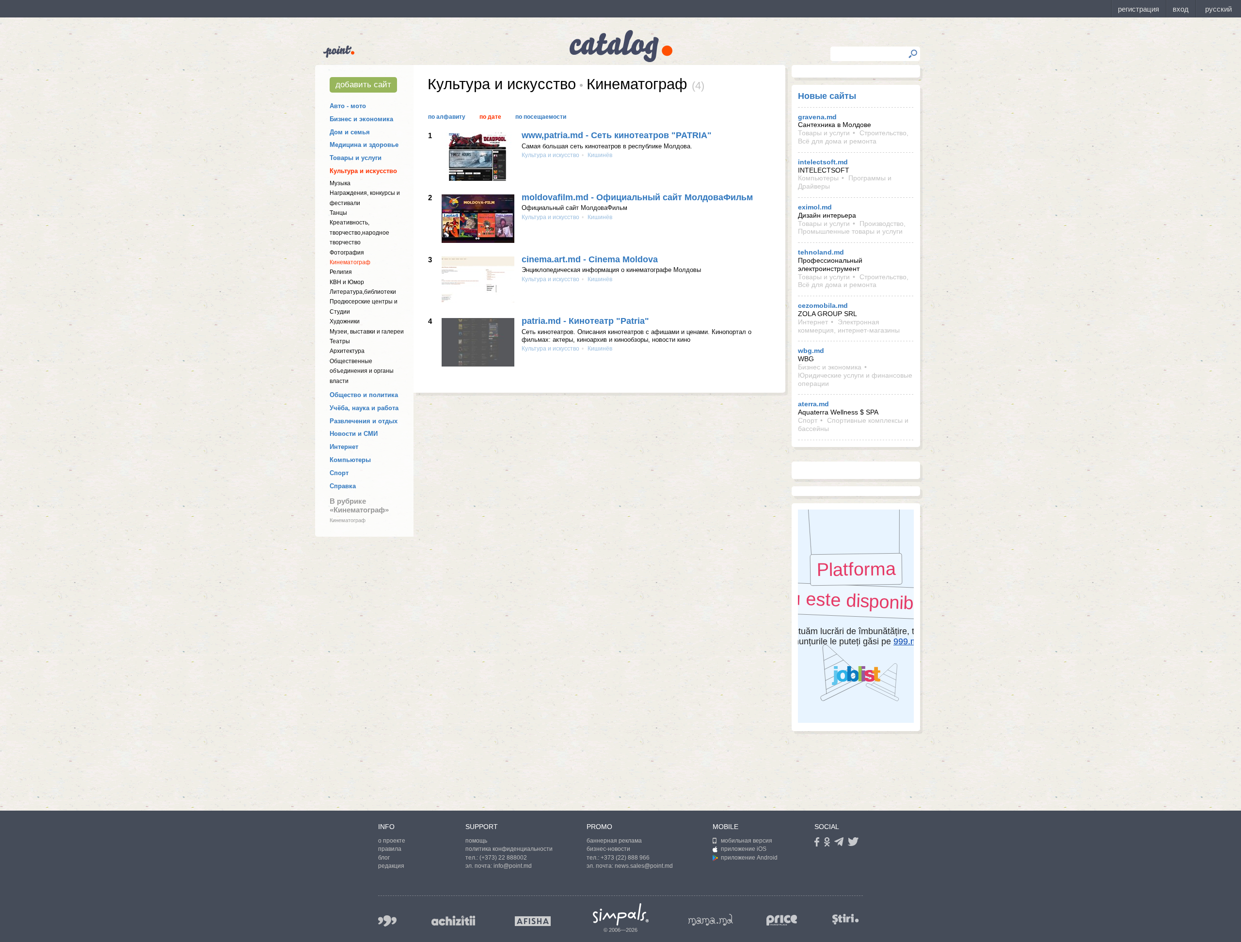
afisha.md (533, 921)
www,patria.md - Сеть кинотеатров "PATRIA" (617, 135)
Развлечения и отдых (364, 421)
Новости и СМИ (354, 433)
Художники (345, 321)
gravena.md (817, 117)
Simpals (621, 914)
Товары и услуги (356, 157)
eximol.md (815, 207)
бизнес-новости (608, 849)
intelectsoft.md (823, 162)
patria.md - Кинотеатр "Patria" (585, 321)
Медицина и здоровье (364, 144)
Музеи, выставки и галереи (367, 331)
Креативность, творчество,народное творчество (359, 232)
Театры (340, 341)
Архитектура (347, 351)
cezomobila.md (823, 305)
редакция (391, 865)
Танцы (338, 212)
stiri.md (845, 919)
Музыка (340, 183)
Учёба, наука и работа (364, 408)
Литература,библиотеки (363, 291)
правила (389, 849)
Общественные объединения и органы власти (362, 371)
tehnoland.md (821, 252)
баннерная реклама (614, 840)
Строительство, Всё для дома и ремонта (853, 137)
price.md (781, 920)
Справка (343, 486)
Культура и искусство (363, 171)
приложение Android (749, 857)
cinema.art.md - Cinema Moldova (590, 259)
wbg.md (811, 350)
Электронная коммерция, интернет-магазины (849, 326)
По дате (490, 116)
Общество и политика (364, 395)
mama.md (710, 920)
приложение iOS (743, 849)
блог (384, 857)
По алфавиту (446, 116)
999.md (387, 920)
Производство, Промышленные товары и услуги (852, 228)
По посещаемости (540, 116)
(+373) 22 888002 (503, 857)
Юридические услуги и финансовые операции (855, 379)
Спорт (339, 473)
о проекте (391, 840)
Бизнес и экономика (361, 119)
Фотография (347, 252)
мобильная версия (746, 840)
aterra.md (813, 404)
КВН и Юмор (347, 282)
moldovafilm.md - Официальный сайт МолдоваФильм (637, 197)
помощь (476, 840)
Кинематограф (350, 262)
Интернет (344, 446)
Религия (341, 272)
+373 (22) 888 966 (625, 857)
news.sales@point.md (644, 865)
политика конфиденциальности (509, 849)
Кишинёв (599, 155)
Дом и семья (350, 132)
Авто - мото (348, 106)
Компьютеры (350, 459)
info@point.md (512, 865)
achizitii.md (453, 920)
